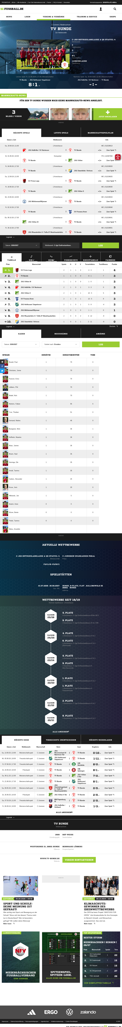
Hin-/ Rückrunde (31, 260)
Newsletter (67, 2)
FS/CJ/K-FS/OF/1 (51, 564)
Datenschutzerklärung (17, 1021)
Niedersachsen (65, 25)
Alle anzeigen (60, 732)
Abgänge (100, 334)
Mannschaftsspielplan (100, 133)
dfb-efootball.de (21, 2)
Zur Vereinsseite (61, 33)
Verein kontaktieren (79, 860)
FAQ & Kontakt (57, 2)
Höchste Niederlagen (100, 740)
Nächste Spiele (21, 133)
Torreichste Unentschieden (61, 740)
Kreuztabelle (90, 260)
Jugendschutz (45, 1021)
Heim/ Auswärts (51, 260)
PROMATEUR (6, 2)
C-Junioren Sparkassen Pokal (78, 556)
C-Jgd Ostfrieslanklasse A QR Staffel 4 (93, 39)
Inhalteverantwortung (57, 1021)
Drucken (112, 326)
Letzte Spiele (61, 133)
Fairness (110, 260)
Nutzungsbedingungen (31, 1021)
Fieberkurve (71, 260)
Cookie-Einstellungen (72, 1021)
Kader (21, 334)
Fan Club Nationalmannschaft (36, 2)
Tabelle (11, 260)
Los (100, 245)
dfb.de (13, 2)
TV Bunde (61, 823)
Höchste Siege (21, 740)
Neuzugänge (61, 334)
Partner (49, 2)
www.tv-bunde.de (50, 858)
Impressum (5, 1021)
